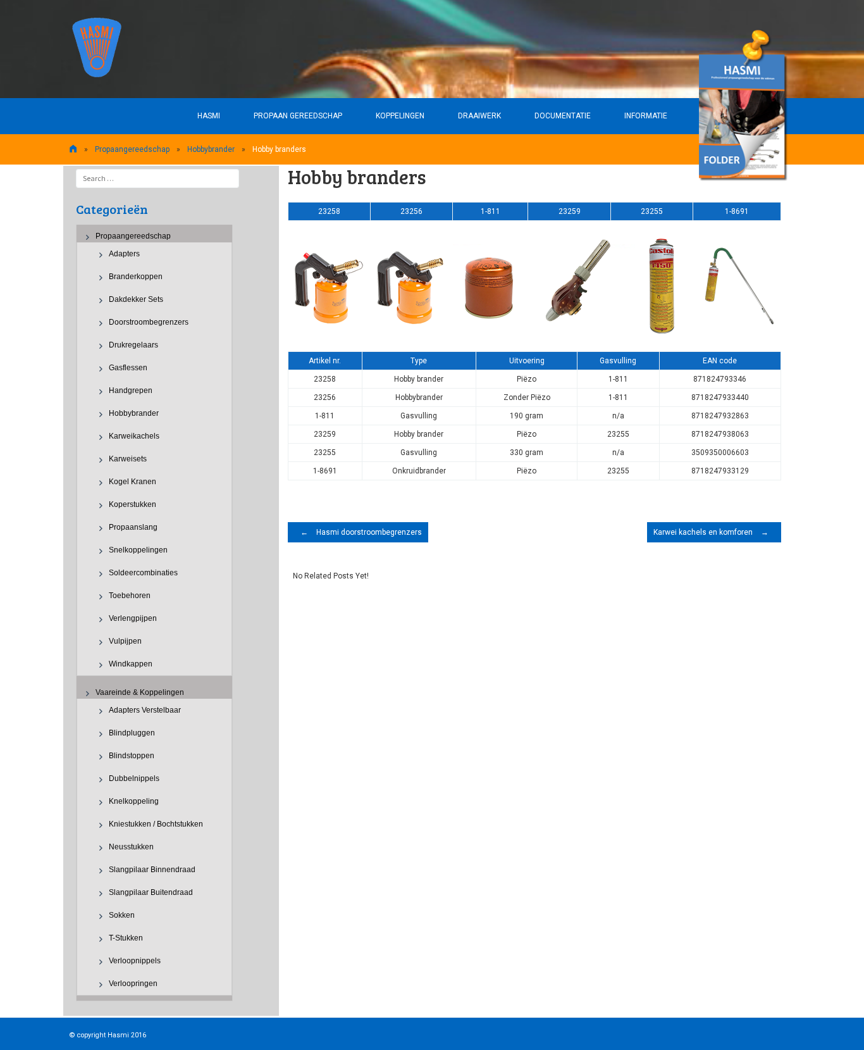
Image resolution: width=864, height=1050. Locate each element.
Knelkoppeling (134, 801)
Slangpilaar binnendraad (152, 869)
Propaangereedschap (132, 149)
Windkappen (130, 663)
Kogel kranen (132, 481)
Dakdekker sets (136, 299)
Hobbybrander (211, 149)
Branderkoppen (136, 276)
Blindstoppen (131, 755)
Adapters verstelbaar (145, 710)
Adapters (124, 253)
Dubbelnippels (134, 778)
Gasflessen (128, 367)
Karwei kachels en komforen (710, 532)
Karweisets (128, 458)
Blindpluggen (132, 732)
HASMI (208, 115)
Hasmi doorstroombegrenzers (361, 532)
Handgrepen (130, 390)
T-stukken (126, 938)
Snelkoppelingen (138, 550)
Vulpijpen (125, 641)
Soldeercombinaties (143, 572)
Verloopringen (133, 983)
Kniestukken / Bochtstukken (156, 824)
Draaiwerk (479, 115)
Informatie (645, 115)
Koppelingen (400, 115)
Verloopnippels (135, 960)
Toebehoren (130, 595)
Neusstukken (131, 846)
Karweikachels (134, 436)
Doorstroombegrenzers (148, 322)
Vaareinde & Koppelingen (140, 692)
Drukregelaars (133, 345)
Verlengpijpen (133, 618)
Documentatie (562, 115)
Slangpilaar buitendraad (151, 892)
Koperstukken (132, 504)
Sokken (122, 915)
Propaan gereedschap (298, 115)
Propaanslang (133, 527)
